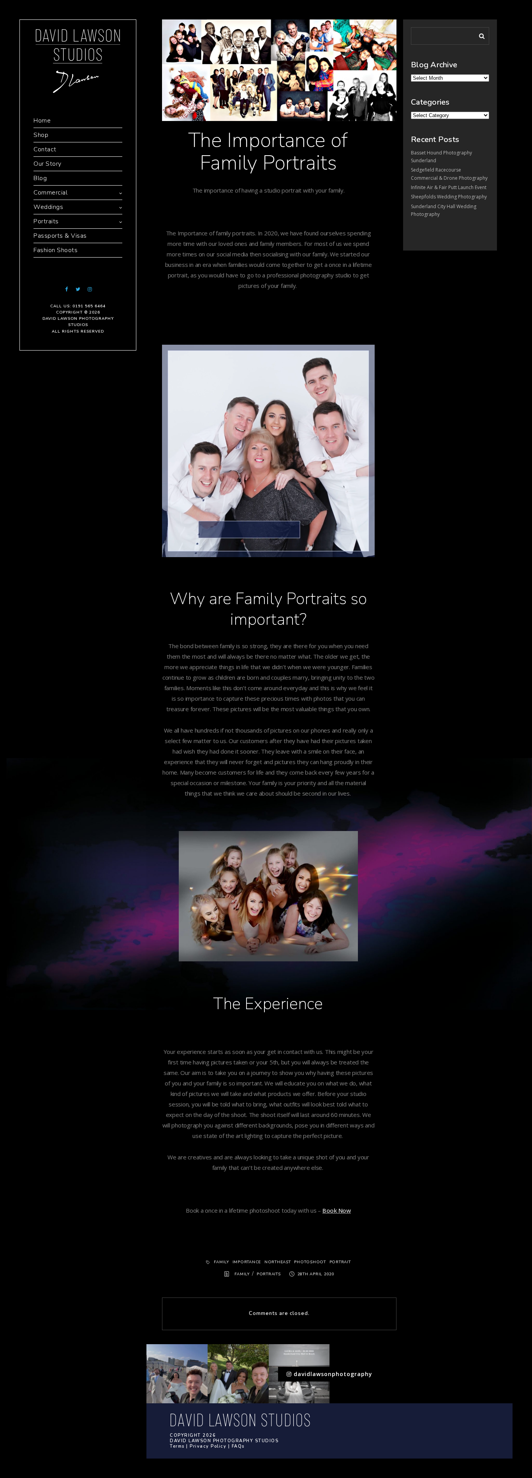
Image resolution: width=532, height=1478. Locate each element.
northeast (277, 1262)
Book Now (336, 1210)
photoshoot (310, 1262)
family (221, 1262)
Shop (40, 135)
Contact (44, 149)
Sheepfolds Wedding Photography (449, 196)
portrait (340, 1262)
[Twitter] (78, 289)
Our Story (47, 164)
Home (42, 120)
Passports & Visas (60, 235)
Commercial (50, 192)
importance (247, 1262)
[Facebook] (66, 289)
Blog (40, 178)
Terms (177, 1446)
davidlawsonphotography (332, 1374)
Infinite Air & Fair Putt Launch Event (448, 187)
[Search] (479, 34)
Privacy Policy (208, 1446)
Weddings (48, 207)
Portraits (46, 221)
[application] (268, 451)
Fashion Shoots (55, 250)
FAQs (238, 1446)
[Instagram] (89, 289)
